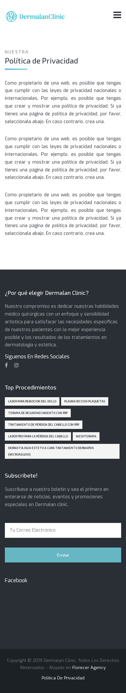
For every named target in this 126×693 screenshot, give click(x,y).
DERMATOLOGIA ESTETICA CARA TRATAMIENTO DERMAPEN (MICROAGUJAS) (51, 451)
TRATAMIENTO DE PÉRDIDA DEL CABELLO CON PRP (43, 425)
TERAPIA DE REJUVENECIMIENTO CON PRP (38, 413)
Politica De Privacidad (63, 678)
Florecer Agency (89, 667)
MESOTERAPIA (86, 436)
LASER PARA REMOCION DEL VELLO (32, 401)
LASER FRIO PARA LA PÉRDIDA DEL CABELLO (38, 436)
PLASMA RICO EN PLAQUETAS (84, 401)
